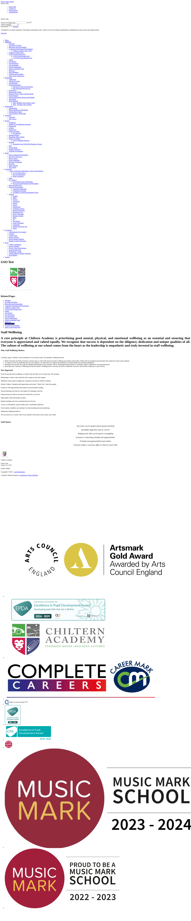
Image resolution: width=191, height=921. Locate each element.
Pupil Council (13, 158)
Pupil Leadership (14, 160)
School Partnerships (15, 67)
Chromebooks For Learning (17, 232)
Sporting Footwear (14, 149)
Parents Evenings (14, 131)
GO (28, 23)
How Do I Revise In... (16, 157)
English (15, 196)
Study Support (13, 165)
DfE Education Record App (21, 88)
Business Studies (18, 216)
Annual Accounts (14, 81)
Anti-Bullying (13, 12)
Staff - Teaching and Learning (22, 105)
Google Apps (13, 235)
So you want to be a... (19, 173)
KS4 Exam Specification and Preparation (25, 183)
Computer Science (18, 209)
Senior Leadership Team (16, 69)
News (6, 243)
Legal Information (19, 472)
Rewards (11, 164)
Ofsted (11, 60)
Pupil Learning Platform (16, 239)
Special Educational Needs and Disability (22, 97)
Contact (7, 257)
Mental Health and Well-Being (18, 110)
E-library (11, 234)
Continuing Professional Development (21, 49)
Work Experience (18, 176)
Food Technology (18, 223)
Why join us (12, 119)
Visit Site (3, 33)
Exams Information (15, 85)
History (15, 203)
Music (15, 217)
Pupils (7, 153)
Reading (11, 142)
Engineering (16, 207)
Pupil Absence (13, 10)
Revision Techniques (15, 162)
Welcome (12, 44)
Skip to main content (7, 1)
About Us (8, 42)
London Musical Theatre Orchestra (20, 253)
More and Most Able (15, 185)
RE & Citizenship (18, 214)
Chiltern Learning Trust (16, 53)
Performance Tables (15, 92)
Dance (15, 228)
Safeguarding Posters (15, 112)
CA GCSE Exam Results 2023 (22, 58)
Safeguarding (9, 106)
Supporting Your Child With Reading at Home (27, 144)
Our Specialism (13, 65)
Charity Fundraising (15, 244)
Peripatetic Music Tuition (16, 137)
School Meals (13, 148)
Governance (12, 90)
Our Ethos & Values (15, 45)
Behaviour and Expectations (17, 47)
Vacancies (8, 115)
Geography (16, 201)
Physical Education (19, 210)
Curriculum (8, 169)
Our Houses (12, 61)
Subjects (11, 194)
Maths (15, 198)
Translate (15, 26)
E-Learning (8, 230)
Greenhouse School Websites (28, 475)
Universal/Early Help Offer (17, 113)
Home (7, 40)
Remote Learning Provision (17, 241)
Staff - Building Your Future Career (24, 103)
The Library (12, 167)
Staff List (12, 70)
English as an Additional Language (20, 124)
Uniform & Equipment (16, 151)
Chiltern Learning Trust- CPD (22, 51)
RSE (10, 146)
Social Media (13, 255)
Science (15, 200)
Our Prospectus (13, 63)
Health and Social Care (20, 226)
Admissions (12, 79)
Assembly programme (20, 189)
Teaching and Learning (16, 74)
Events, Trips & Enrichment (17, 248)
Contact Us (12, 8)
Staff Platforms (13, 101)
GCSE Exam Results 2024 (21, 56)
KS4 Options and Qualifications (23, 182)
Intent (10, 178)
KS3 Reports (17, 133)
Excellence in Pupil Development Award (25, 192)
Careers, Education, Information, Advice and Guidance (26, 171)
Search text (4, 23)
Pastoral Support (14, 135)
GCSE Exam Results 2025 (17, 54)
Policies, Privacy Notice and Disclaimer (21, 94)
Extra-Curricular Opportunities (18, 155)
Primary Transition (14, 139)
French (15, 205)
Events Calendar (14, 246)
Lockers (11, 128)
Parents (7, 121)
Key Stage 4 (13, 180)
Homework (12, 126)
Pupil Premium (13, 96)
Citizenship (16, 225)
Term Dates (12, 99)
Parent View (13, 130)
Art (14, 219)
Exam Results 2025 (15, 250)
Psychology (16, 221)
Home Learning (14, 237)
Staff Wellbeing (14, 72)
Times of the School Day (16, 76)
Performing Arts (18, 212)
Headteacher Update (15, 252)
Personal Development (16, 187)
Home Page (12, 7)
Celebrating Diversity (19, 191)
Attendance (12, 122)
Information (8, 78)
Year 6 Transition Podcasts (21, 140)
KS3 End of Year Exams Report (23, 87)
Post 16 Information (19, 174)
